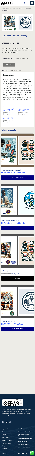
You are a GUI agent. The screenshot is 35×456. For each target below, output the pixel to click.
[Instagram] (9, 422)
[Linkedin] (6, 422)
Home (3, 8)
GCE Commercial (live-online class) (8, 117)
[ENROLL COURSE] (9, 65)
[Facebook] (3, 422)
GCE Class (18, 8)
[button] (32, 3)
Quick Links (6, 429)
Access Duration (7, 58)
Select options (17, 177)
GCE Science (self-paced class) (8, 110)
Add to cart (17, 278)
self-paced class (10, 8)
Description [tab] (5, 70)
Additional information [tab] (16, 70)
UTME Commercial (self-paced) (23, 110)
